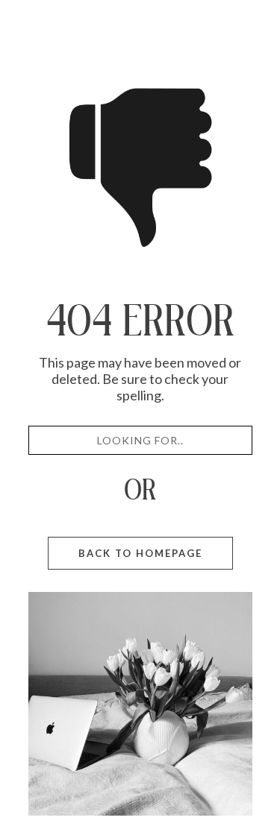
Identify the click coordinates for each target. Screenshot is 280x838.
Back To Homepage (140, 553)
